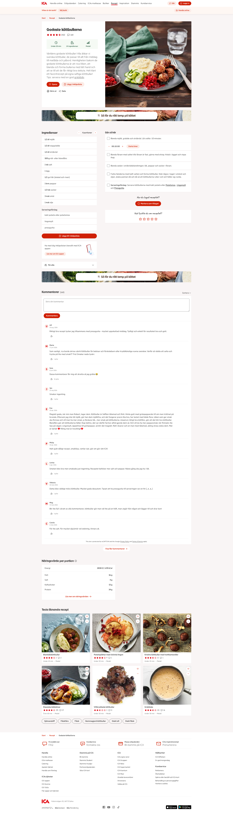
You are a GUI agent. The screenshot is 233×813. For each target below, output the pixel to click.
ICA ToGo (45, 787)
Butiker (106, 3)
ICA (119, 753)
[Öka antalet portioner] (95, 132)
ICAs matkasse (94, 3)
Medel (88, 46)
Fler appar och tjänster (50, 791)
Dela (64, 91)
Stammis (135, 3)
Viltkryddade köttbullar (104, 707)
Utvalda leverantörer (125, 777)
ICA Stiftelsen (160, 757)
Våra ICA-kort (85, 770)
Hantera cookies (161, 784)
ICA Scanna (46, 784)
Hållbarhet (160, 753)
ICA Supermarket (123, 767)
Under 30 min (56, 46)
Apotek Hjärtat (47, 767)
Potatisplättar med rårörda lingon (108, 655)
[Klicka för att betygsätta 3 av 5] (148, 219)
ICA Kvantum (122, 770)
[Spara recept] (87, 616)
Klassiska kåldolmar (51, 707)
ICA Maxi (120, 774)
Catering (82, 3)
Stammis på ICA (86, 753)
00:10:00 (116, 146)
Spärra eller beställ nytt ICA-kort (167, 777)
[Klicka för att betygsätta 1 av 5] (140, 219)
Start (44, 18)
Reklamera (159, 770)
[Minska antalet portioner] (78, 132)
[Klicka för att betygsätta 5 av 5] (156, 219)
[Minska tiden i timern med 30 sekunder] (109, 146)
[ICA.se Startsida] (44, 3)
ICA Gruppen (122, 760)
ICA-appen (46, 781)
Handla (45, 753)
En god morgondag (162, 760)
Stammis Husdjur (86, 764)
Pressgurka (119, 188)
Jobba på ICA (122, 784)
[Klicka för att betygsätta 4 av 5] (152, 219)
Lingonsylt (181, 185)
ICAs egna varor (123, 757)
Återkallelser (160, 774)
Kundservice (146, 3)
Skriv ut (53, 91)
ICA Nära (120, 764)
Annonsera (121, 781)
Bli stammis (84, 757)
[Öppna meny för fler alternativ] (87, 621)
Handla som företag (49, 770)
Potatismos (170, 185)
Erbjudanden (70, 3)
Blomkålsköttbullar (51, 655)
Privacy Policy (124, 541)
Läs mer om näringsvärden (76, 596)
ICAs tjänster (47, 776)
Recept (114, 3)
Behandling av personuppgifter (167, 781)
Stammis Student (86, 760)
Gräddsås (149, 707)
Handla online (56, 3)
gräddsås (79, 77)
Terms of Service (137, 541)
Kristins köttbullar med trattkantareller (161, 655)
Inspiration (124, 3)
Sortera (185, 293)
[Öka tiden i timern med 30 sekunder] (123, 146)
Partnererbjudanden (87, 767)
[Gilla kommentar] (51, 336)
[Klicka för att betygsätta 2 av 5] (144, 219)
